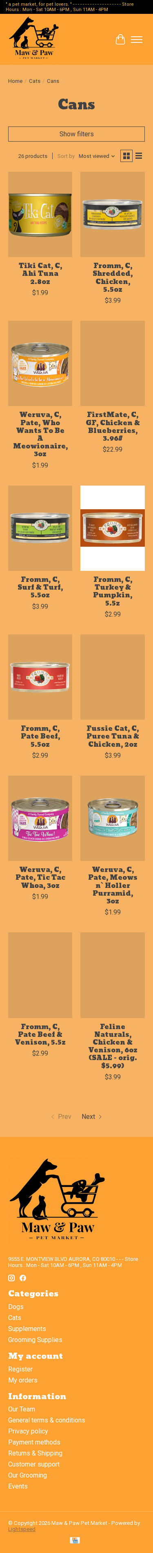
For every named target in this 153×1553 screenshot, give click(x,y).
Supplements (27, 1329)
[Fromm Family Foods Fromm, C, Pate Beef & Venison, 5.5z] (40, 975)
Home (15, 81)
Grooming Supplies (35, 1340)
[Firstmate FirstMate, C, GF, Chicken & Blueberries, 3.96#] (112, 363)
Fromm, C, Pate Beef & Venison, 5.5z (40, 1034)
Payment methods (34, 1442)
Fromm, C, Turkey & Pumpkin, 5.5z (112, 591)
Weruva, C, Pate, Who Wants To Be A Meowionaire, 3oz (40, 434)
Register (20, 1369)
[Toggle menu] (137, 39)
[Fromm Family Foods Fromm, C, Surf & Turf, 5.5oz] (40, 528)
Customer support (34, 1464)
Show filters (77, 134)
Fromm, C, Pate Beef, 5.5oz (40, 736)
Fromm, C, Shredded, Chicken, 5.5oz (113, 277)
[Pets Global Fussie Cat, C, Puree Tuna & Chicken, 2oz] (112, 677)
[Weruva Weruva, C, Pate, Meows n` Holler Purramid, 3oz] (112, 818)
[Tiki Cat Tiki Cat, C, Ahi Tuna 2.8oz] (40, 214)
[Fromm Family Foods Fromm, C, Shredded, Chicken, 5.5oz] (112, 214)
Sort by (66, 156)
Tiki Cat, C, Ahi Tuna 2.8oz (40, 273)
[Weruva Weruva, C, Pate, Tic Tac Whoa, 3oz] (40, 818)
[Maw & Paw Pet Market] (34, 39)
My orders (23, 1380)
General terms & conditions (46, 1420)
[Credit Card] (75, 1541)
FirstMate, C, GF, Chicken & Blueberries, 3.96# (113, 426)
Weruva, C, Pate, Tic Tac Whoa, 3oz (40, 877)
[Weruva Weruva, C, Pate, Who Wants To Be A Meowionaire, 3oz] (40, 363)
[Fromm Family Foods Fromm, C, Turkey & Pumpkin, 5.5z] (112, 528)
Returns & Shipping (35, 1453)
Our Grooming (27, 1475)
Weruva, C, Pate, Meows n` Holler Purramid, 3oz (112, 885)
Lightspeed (21, 1529)
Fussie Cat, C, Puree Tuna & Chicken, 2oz (112, 736)
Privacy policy (28, 1431)
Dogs (16, 1307)
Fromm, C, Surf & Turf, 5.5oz (40, 587)
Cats (34, 81)
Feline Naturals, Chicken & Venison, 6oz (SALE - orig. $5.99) (112, 1046)
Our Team (21, 1409)
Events (18, 1486)
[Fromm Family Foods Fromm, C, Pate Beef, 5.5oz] (40, 677)
